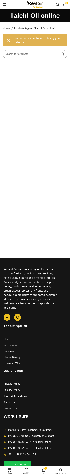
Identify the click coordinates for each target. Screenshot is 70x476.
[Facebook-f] (7, 317)
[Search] (57, 4)
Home (7, 28)
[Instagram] (17, 317)
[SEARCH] (62, 54)
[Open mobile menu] (4, 4)
